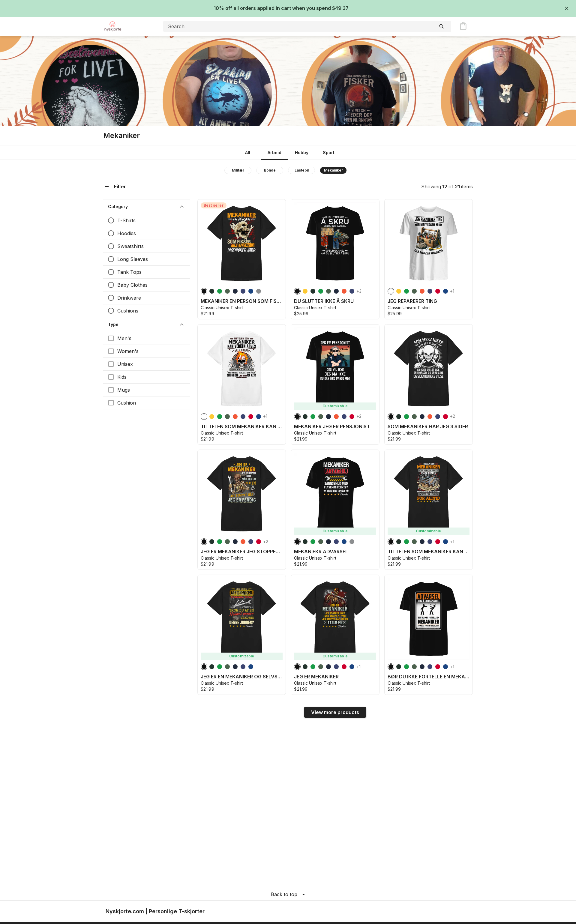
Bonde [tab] (270, 170)
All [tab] (247, 152)
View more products (335, 712)
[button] (146, 206)
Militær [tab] (238, 170)
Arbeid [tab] (274, 152)
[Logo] (127, 26)
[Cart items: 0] (463, 26)
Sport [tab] (328, 152)
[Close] (566, 8)
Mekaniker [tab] (333, 170)
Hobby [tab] (301, 152)
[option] (204, 291)
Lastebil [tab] (302, 170)
